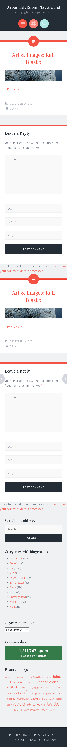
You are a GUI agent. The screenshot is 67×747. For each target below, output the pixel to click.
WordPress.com (45, 739)
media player (46, 693)
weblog (28, 709)
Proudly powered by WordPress (31, 735)
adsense (8, 677)
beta (35, 677)
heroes (57, 687)
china (35, 682)
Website (12, 235)
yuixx (52, 709)
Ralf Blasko (14, 89)
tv (28, 705)
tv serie (43, 705)
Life (11, 568)
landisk (17, 693)
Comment (13, 162)
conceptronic (48, 682)
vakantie (16, 710)
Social (13, 587)
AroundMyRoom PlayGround (33, 7)
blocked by (37, 654)
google (46, 687)
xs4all (46, 710)
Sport (13, 592)
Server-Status (17, 582)
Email (12, 222)
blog (40, 677)
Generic (14, 563)
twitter (54, 703)
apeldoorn (20, 677)
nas (13, 698)
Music (13, 573)
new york (19, 699)
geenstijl (40, 688)
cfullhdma (54, 676)
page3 (34, 698)
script (46, 699)
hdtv (52, 687)
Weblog (14, 601)
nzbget (26, 698)
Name (11, 208)
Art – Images (16, 558)
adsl (14, 677)
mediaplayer (35, 693)
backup (29, 677)
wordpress (38, 709)
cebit (44, 677)
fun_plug (32, 687)
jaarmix (9, 693)
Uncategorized (18, 597)
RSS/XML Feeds (18, 577)
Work (13, 606)
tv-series (34, 704)
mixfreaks (56, 693)
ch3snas (26, 682)
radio (41, 699)
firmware (22, 687)
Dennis (14, 108)
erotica (11, 687)
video (22, 710)
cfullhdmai (15, 682)
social (20, 703)
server (52, 698)
